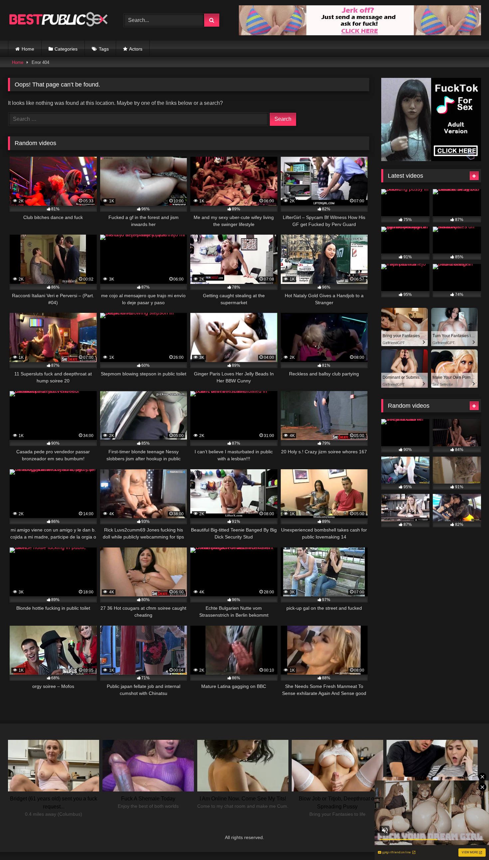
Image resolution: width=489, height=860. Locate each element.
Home (28, 49)
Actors (135, 49)
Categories (66, 49)
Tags (104, 49)
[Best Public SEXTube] (58, 20)
